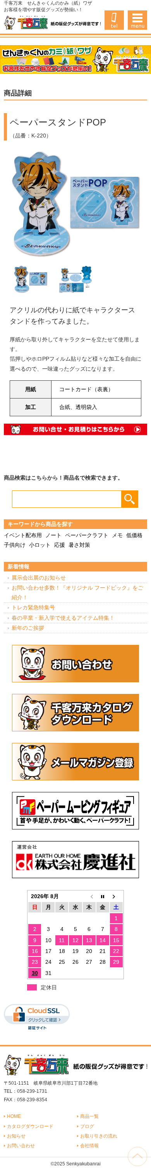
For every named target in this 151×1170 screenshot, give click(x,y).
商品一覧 (89, 1116)
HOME (14, 1116)
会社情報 (89, 1145)
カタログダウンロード (30, 1126)
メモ (117, 535)
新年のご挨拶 (28, 628)
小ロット (40, 545)
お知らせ (16, 1136)
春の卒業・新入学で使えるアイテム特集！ (63, 618)
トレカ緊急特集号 (33, 607)
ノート (53, 535)
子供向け (15, 545)
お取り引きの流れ (98, 1136)
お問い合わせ (21, 1145)
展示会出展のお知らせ (39, 578)
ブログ (87, 1126)
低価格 (134, 535)
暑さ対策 (79, 545)
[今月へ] (102, 896)
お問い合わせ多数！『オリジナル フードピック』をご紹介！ (77, 592)
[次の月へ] (116, 896)
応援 (59, 545)
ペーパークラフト (86, 535)
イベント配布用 (23, 535)
